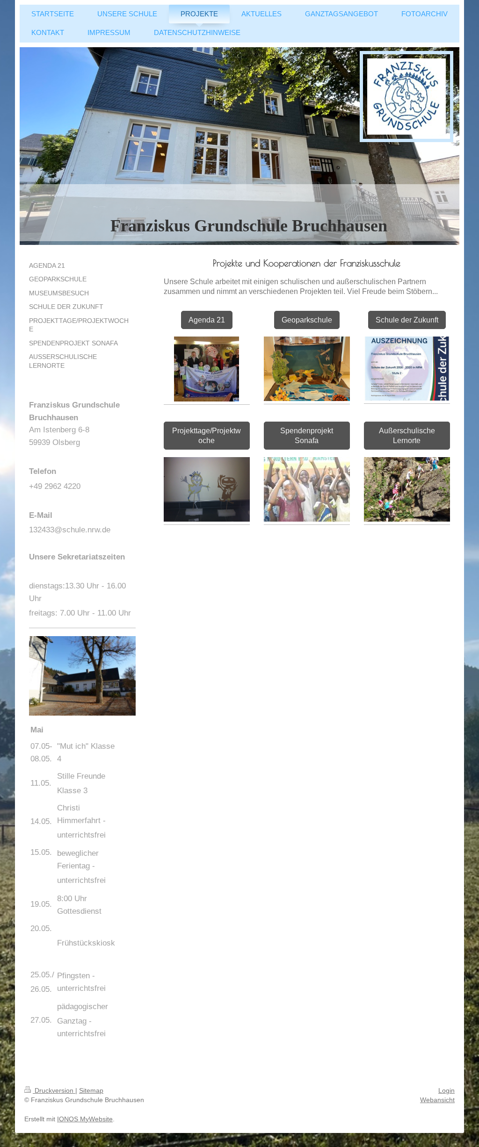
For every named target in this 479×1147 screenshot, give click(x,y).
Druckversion (54, 1090)
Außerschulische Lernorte (407, 435)
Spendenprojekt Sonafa (306, 435)
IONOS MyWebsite (85, 1119)
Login (446, 1090)
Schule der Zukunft (407, 320)
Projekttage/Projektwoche (206, 435)
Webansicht (437, 1100)
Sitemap (91, 1090)
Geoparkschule (307, 320)
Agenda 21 (207, 320)
